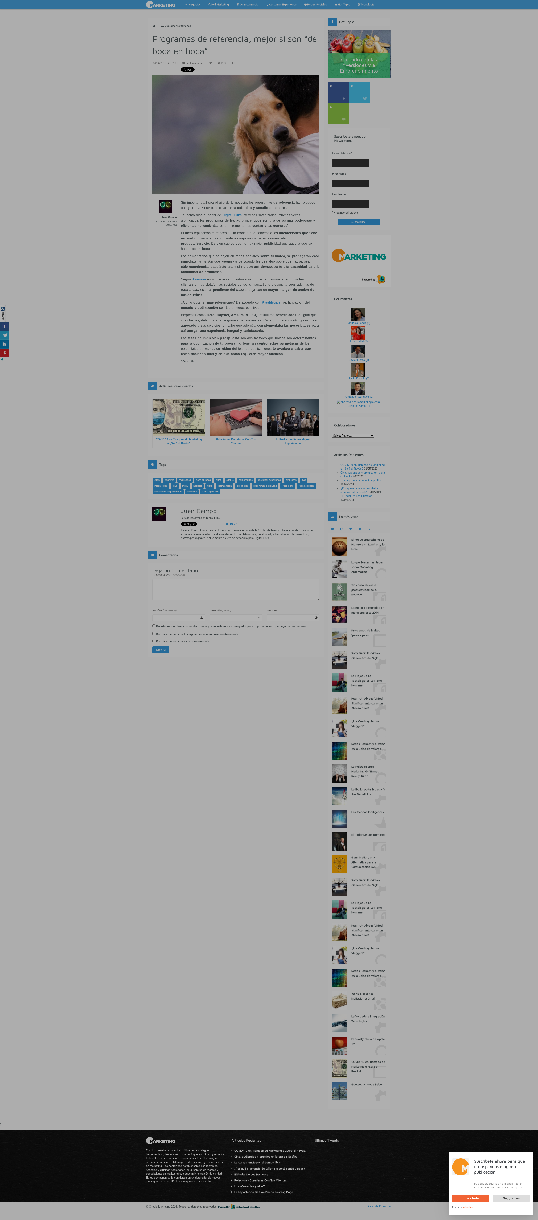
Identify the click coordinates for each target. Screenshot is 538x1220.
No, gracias (511, 1198)
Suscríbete (471, 1198)
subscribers (468, 1207)
